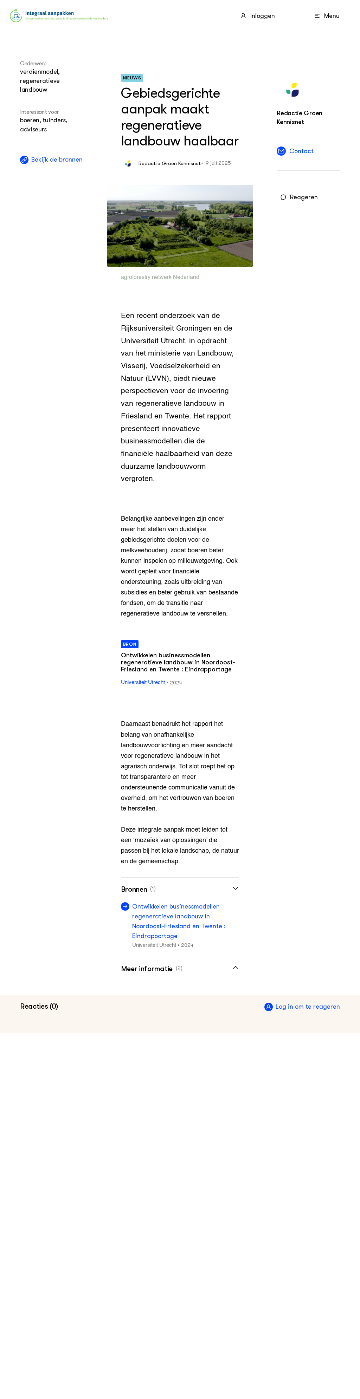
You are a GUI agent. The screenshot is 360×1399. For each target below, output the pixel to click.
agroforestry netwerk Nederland (160, 277)
